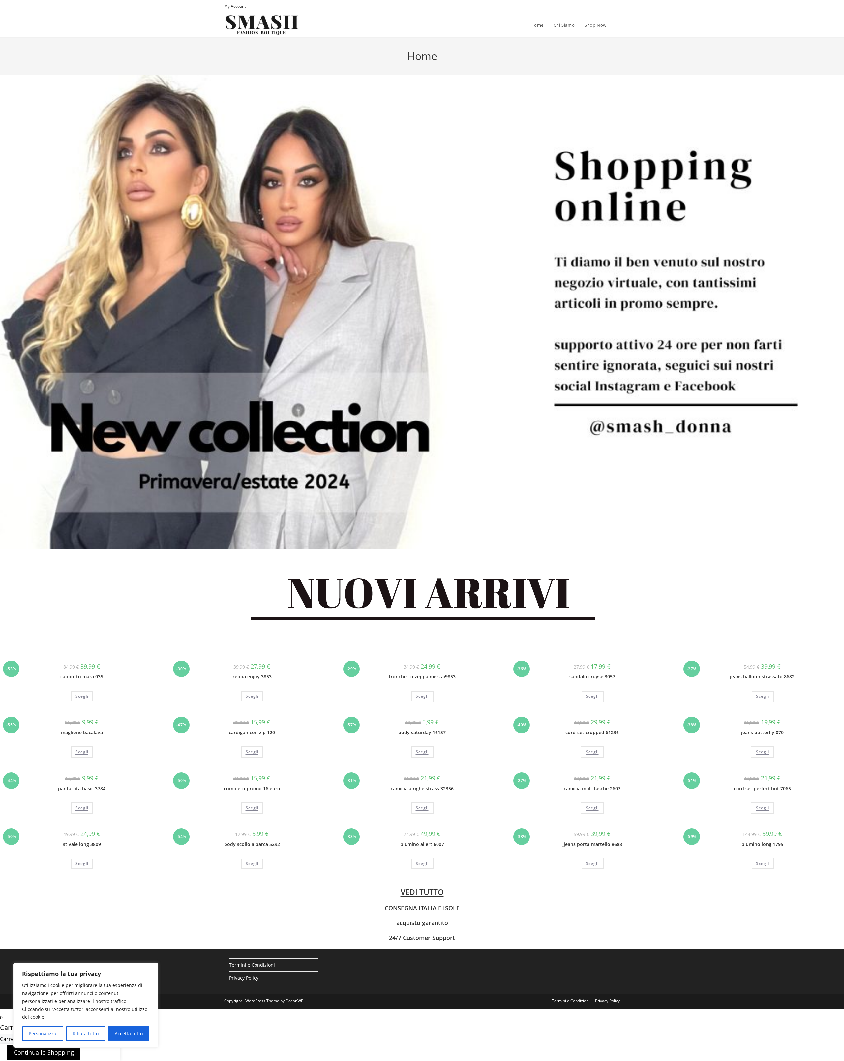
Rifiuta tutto (86, 1033)
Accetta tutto (129, 1033)
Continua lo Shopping (44, 1052)
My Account (235, 6)
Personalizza (42, 1033)
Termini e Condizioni (252, 965)
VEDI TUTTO (422, 892)
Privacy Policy (243, 978)
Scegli (81, 696)
